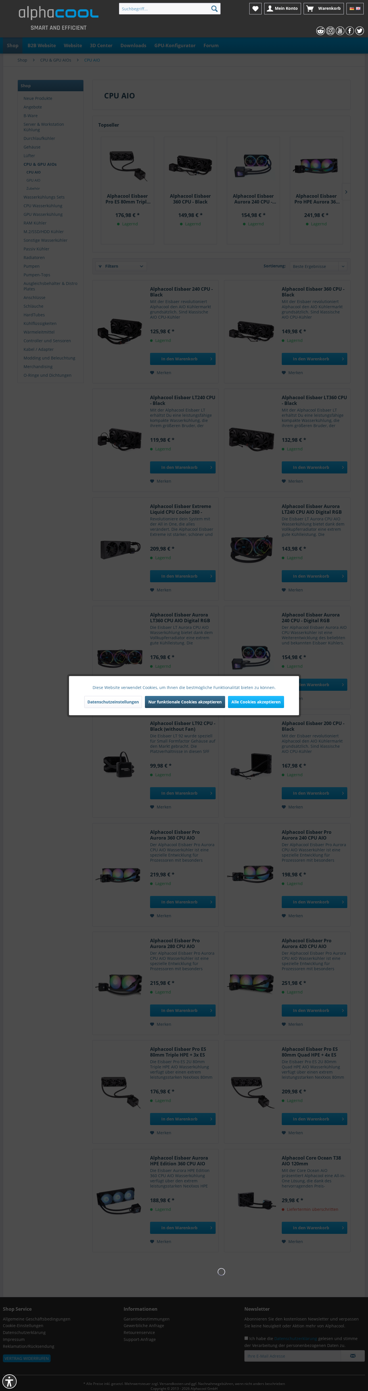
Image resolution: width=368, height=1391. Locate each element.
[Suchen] (214, 8)
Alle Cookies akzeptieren (256, 702)
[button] (9, 1381)
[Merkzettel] (255, 8)
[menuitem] (170, 8)
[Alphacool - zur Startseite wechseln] (59, 20)
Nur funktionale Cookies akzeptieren (185, 702)
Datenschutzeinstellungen (113, 702)
